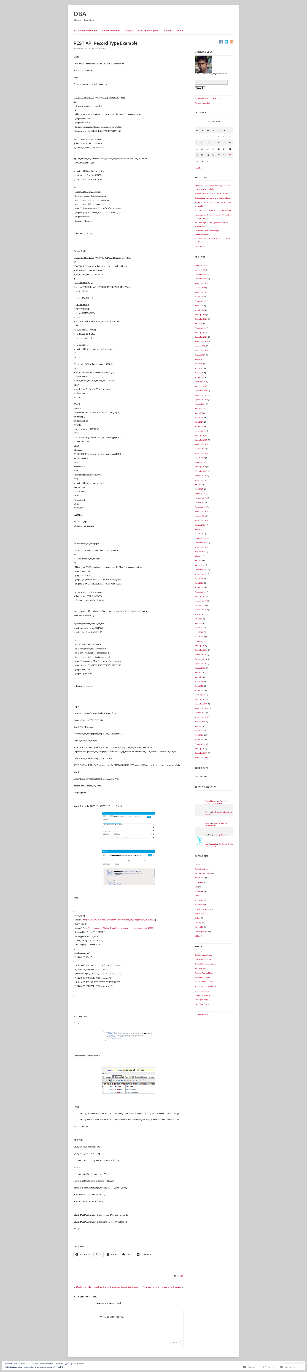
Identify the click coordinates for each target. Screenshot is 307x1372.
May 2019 (199, 417)
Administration (201, 868)
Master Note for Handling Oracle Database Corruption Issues (107, 1287)
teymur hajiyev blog (203, 995)
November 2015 (201, 511)
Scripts (129, 30)
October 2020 (200, 345)
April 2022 (199, 305)
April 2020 (199, 372)
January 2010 (200, 748)
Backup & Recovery (202, 873)
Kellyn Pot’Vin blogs (203, 977)
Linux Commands (111, 30)
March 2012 (200, 636)
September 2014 (201, 547)
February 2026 (201, 265)
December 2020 (201, 336)
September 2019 (201, 399)
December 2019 (201, 390)
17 (208, 148)
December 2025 (201, 274)
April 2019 (199, 421)
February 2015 (201, 538)
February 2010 (201, 744)
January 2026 (200, 269)
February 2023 (201, 301)
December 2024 (201, 278)
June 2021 (199, 323)
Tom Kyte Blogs (201, 999)
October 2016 (200, 502)
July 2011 (198, 672)
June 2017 (199, 484)
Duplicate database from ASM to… (218, 813)
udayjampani (210, 844)
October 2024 (200, 287)
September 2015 (201, 520)
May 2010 (199, 730)
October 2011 (200, 659)
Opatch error (200, 246)
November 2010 (201, 708)
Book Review (200, 877)
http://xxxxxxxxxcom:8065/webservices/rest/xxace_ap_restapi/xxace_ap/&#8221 (119, 927)
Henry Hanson (211, 801)
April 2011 (199, 685)
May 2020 (199, 368)
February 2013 (201, 592)
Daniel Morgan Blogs (203, 954)
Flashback (199, 891)
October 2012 (200, 605)
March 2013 (200, 587)
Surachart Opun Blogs (204, 981)
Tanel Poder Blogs (202, 990)
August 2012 (200, 614)
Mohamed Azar (203, 1014)
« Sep (196, 168)
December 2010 (201, 703)
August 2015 (200, 524)
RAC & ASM (199, 913)
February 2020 (201, 381)
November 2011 (201, 654)
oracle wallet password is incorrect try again (213, 210)
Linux (197, 895)
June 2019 (199, 413)
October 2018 (200, 448)
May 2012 (199, 627)
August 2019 (200, 404)
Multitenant (200, 904)
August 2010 (200, 721)
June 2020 (199, 363)
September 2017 (201, 480)
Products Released (202, 909)
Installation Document (85, 30)
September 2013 (201, 574)
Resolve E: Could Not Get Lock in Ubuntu (211, 193)
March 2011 (200, 690)
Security (198, 922)
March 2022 (200, 310)
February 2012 (201, 641)
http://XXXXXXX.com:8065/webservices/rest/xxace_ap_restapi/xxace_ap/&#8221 (119, 919)
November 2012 (201, 600)
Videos (167, 30)
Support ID (199, 926)
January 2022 (200, 314)
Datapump (199, 882)
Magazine (199, 900)
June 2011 (199, 677)
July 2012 (198, 618)
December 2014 (201, 542)
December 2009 (201, 752)
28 (230, 155)
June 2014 (199, 560)
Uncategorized (201, 931)
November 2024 (201, 283)
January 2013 (200, 596)
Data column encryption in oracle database (212, 197)
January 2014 (200, 565)
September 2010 (201, 717)
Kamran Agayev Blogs (204, 972)
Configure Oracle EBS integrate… (219, 845)
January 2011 (200, 699)
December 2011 (201, 650)
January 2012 (200, 645)
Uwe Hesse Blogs (202, 1004)
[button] (128, 825)
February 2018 (201, 462)
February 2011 (201, 694)
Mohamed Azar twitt (208, 98)
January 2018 (200, 466)
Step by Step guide (148, 30)
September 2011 (201, 663)
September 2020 (201, 350)
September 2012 (201, 609)
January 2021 (200, 332)
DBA (80, 14)
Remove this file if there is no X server (162, 1287)
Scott (207, 812)
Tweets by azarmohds (202, 103)
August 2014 (200, 551)
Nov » (200, 168)
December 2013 (201, 569)
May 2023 (199, 296)
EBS (182, 1276)
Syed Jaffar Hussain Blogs (205, 986)
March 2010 (200, 739)
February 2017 (201, 493)
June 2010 (199, 726)
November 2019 (201, 395)
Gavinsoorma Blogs (203, 959)
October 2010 (200, 712)
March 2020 (200, 377)
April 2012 (199, 632)
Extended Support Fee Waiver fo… (216, 802)
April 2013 (199, 582)
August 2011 (200, 667)
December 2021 (201, 319)
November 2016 (201, 497)
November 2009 (201, 757)
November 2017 (201, 475)
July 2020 (198, 359)
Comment (171, 1342)
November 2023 (201, 292)
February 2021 (201, 328)
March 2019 (200, 426)
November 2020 (201, 341)
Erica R (208, 823)
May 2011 (199, 681)
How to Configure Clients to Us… (216, 824)
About (180, 30)
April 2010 (199, 735)
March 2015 (200, 533)
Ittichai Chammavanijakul (205, 963)
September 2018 (201, 453)
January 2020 (200, 386)
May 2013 (199, 578)
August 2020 (200, 354)
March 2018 (200, 457)
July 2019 (198, 408)
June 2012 (199, 623)
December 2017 (201, 471)
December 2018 (201, 439)
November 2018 (201, 444)
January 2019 (200, 435)
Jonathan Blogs (201, 968)
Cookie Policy (59, 1366)
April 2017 (199, 489)
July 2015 (198, 529)
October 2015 (200, 515)
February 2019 (201, 430)
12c (196, 864)
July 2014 (198, 556)
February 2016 (201, 506)
